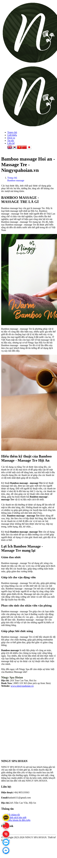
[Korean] (14, 148)
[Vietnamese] (19, 148)
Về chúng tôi (13, 814)
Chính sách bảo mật (16, 817)
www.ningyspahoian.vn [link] (22, 686)
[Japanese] (29, 148)
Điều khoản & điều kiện (18, 820)
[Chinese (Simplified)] (24, 148)
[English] (9, 148)
